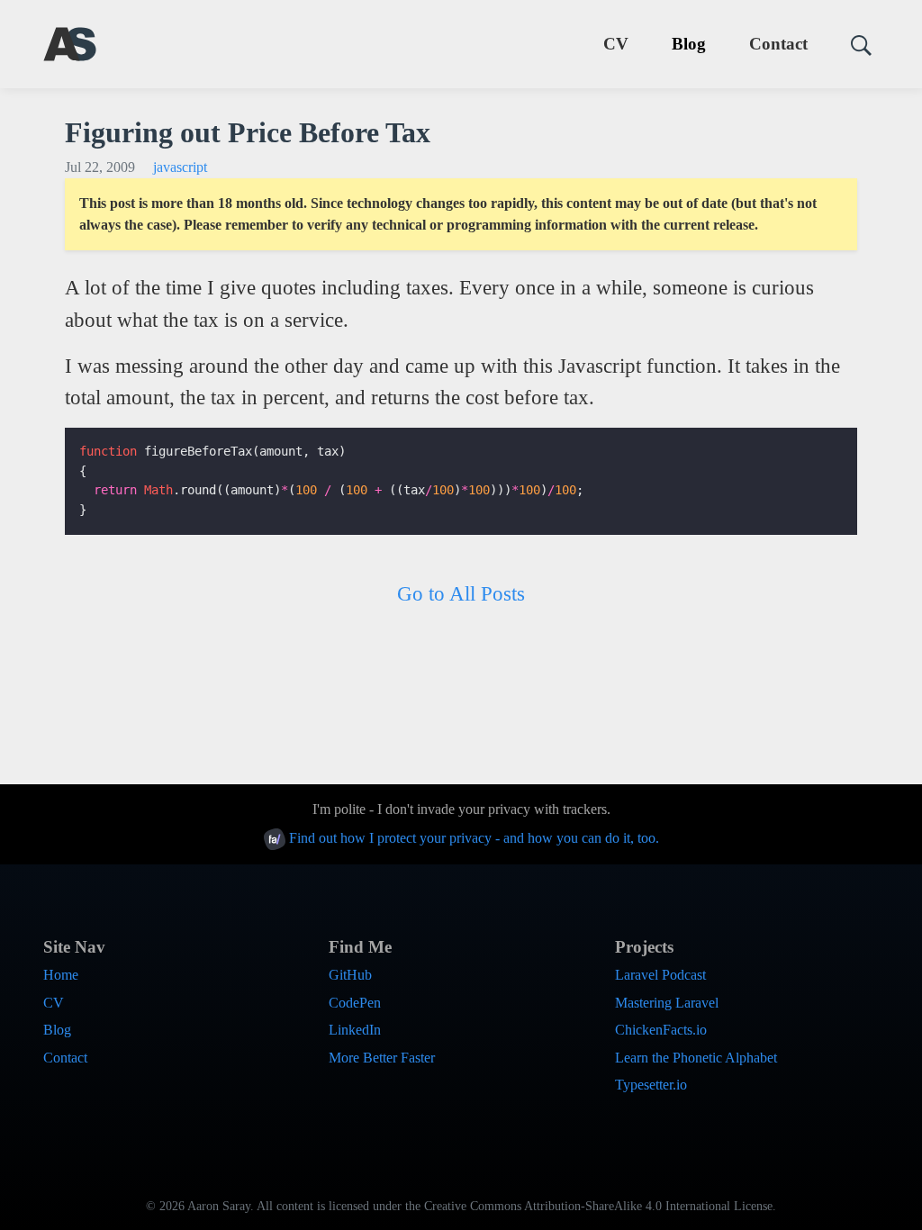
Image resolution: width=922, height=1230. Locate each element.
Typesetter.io (651, 1084)
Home (60, 974)
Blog (689, 43)
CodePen (355, 1002)
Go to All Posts (461, 593)
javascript (180, 167)
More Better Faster (382, 1057)
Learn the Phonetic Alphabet (696, 1057)
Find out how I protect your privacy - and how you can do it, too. (472, 838)
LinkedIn (355, 1029)
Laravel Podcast (660, 974)
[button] (854, 44)
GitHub (350, 974)
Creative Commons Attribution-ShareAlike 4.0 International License (598, 1206)
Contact (778, 43)
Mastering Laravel (667, 1002)
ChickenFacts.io (661, 1029)
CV (615, 43)
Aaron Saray (218, 1206)
